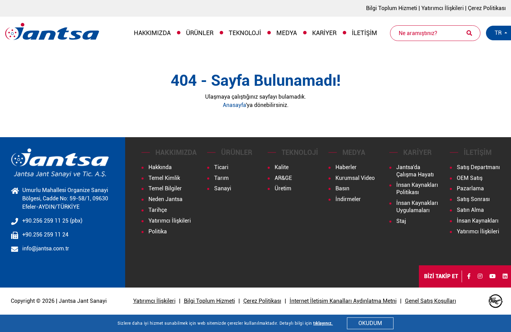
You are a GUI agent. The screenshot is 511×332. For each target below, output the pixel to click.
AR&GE (283, 178)
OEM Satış (469, 178)
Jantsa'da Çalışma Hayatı (415, 171)
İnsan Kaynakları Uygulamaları (417, 207)
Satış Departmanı (478, 167)
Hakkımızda (152, 32)
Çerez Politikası (487, 8)
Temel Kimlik (164, 178)
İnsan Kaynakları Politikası (417, 189)
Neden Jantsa (165, 199)
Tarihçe (157, 210)
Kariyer (324, 32)
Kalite (282, 167)
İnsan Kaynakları (477, 220)
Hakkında (160, 167)
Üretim (283, 188)
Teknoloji (245, 32)
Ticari (221, 167)
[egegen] (496, 301)
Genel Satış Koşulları (430, 301)
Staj (401, 221)
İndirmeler (348, 199)
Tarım (221, 178)
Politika (157, 231)
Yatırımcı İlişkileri (442, 8)
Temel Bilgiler (165, 188)
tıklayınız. (323, 323)
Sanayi (222, 188)
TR (499, 33)
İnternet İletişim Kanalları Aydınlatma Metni (343, 301)
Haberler (346, 167)
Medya (286, 32)
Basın (342, 188)
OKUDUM (370, 323)
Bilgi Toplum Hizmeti (391, 8)
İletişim (364, 32)
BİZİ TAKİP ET (441, 276)
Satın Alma (470, 210)
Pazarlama (470, 188)
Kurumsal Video (355, 178)
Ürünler (199, 32)
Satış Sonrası (473, 199)
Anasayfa (234, 105)
